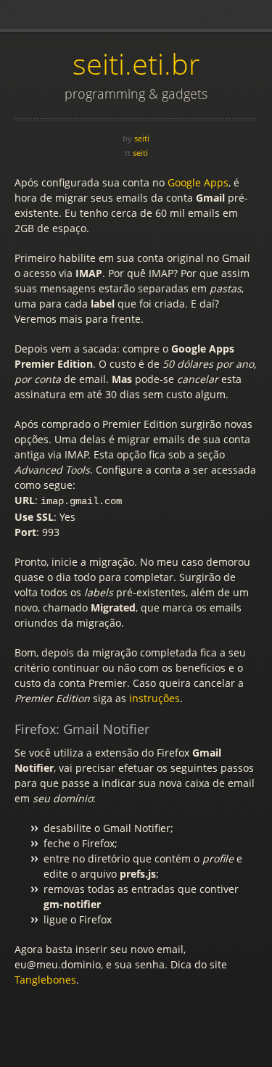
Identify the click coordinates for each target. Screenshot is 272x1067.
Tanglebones (45, 979)
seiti (141, 138)
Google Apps (198, 182)
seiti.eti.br (136, 63)
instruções (154, 698)
